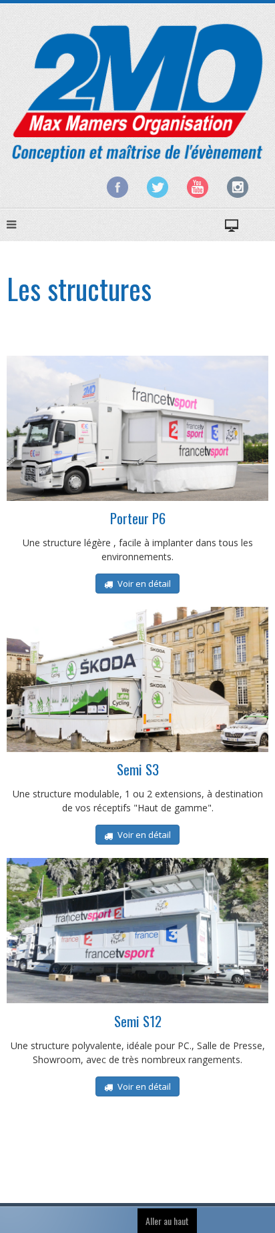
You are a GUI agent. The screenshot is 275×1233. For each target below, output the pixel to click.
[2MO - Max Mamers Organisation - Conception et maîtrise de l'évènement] (137, 92)
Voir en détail (143, 584)
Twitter (157, 187)
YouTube (197, 187)
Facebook (117, 187)
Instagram (237, 187)
